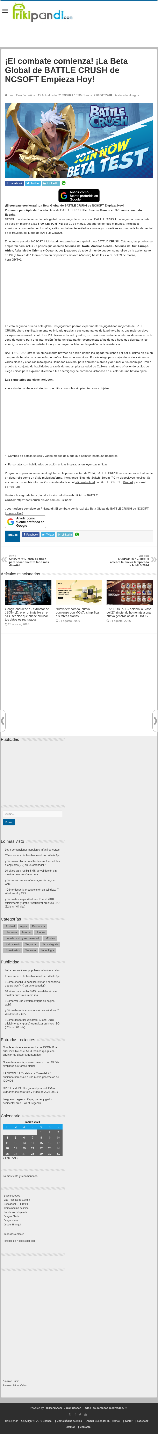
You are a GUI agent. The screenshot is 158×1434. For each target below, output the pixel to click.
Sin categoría (50, 944)
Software (30, 950)
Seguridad (31, 944)
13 (24, 1143)
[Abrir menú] (5, 11)
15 (41, 1143)
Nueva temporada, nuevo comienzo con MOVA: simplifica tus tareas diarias (77, 612)
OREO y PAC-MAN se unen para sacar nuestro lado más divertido (29, 561)
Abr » (15, 1157)
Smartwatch (13, 950)
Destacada (121, 95)
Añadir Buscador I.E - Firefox (103, 1421)
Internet (26, 932)
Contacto (85, 1427)
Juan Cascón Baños (22, 95)
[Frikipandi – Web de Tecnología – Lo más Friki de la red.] (47, 11)
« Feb (6, 1157)
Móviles (50, 938)
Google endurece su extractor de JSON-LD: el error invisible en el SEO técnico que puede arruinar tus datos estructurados (27, 614)
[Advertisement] (79, 295)
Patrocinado (13, 944)
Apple (23, 926)
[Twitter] (80, 1414)
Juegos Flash (11, 1216)
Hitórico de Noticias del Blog (20, 1240)
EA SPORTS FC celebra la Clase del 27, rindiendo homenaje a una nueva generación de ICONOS (129, 612)
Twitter (128, 1421)
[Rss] (70, 1414)
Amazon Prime (11, 1381)
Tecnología (47, 950)
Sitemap (70, 1427)
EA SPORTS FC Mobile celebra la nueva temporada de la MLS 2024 (129, 561)
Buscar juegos (12, 1195)
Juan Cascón (73, 1408)
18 (7, 1148)
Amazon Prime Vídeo (15, 1385)
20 (24, 1148)
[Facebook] (75, 1414)
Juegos (134, 95)
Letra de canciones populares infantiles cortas (32, 849)
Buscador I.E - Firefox (16, 1204)
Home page (11, 1421)
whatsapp (63, 183)
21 (32, 1148)
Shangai (47, 1421)
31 (58, 1153)
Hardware (11, 932)
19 (15, 1148)
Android (10, 926)
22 (41, 1148)
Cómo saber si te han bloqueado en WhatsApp (32, 855)
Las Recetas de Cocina (17, 1199)
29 (41, 1153)
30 (49, 1153)
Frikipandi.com (53, 1408)
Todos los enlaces (14, 1234)
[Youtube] (85, 1414)
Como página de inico (16, 1208)
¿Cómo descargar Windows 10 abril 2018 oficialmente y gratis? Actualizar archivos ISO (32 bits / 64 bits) (32, 903)
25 (7, 1153)
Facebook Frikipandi (15, 1212)
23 (49, 1148)
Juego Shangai (12, 1224)
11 (7, 1143)
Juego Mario (11, 1220)
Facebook (143, 1421)
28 (32, 1153)
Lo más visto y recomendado (23, 938)
